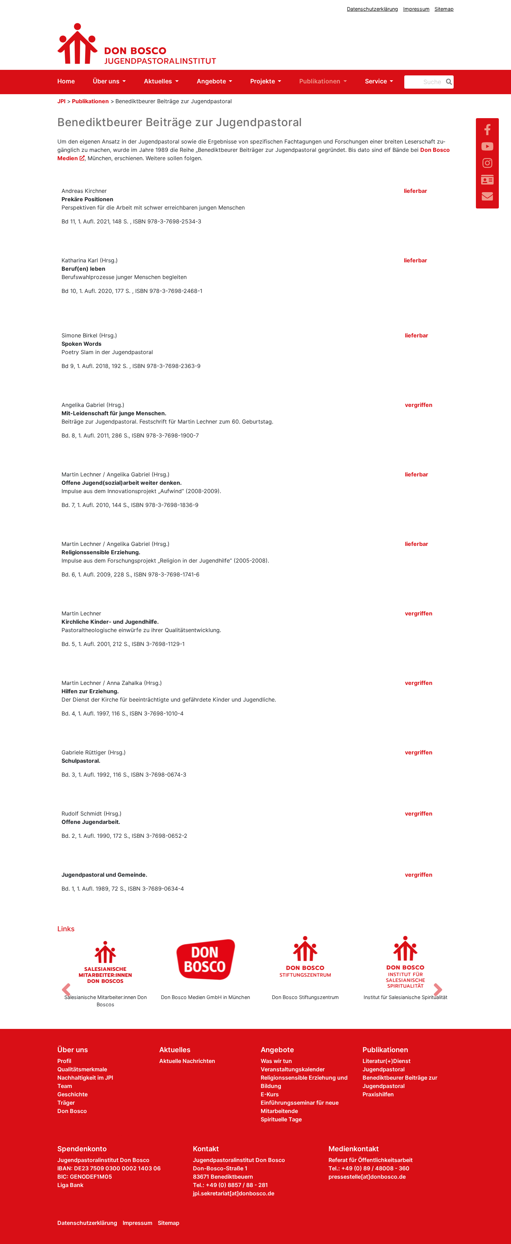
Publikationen (320, 81)
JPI (61, 101)
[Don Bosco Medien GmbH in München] (205, 962)
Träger (66, 1102)
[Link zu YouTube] (487, 146)
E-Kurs (270, 1094)
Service (376, 81)
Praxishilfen (378, 1094)
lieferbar (415, 190)
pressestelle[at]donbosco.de (367, 1176)
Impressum (416, 9)
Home (66, 81)
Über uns (107, 81)
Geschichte (72, 1094)
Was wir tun (276, 1060)
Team (64, 1085)
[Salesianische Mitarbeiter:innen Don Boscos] (105, 962)
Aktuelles (158, 81)
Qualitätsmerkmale (82, 1069)
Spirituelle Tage (281, 1119)
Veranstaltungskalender (293, 1069)
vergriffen (418, 404)
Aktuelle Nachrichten (187, 1060)
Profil (64, 1060)
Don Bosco (72, 1110)
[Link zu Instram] (487, 163)
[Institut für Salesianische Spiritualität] (405, 962)
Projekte (263, 81)
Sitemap (444, 9)
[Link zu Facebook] (487, 130)
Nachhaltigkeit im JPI (85, 1077)
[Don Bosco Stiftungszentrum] (305, 962)
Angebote (212, 81)
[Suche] (448, 82)
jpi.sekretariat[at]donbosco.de (233, 1193)
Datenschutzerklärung (372, 9)
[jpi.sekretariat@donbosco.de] (487, 196)
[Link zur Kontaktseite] (487, 180)
